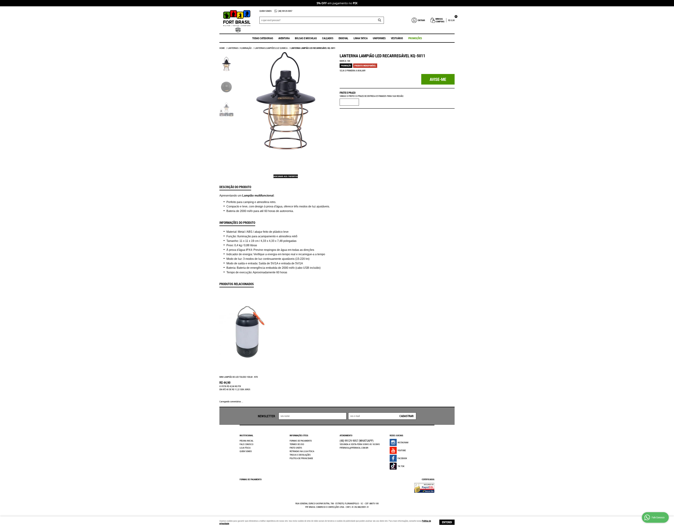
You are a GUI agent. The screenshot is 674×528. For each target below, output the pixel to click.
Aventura (284, 38)
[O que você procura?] (379, 20)
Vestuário (397, 38)
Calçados (327, 38)
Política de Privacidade (301, 458)
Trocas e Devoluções (300, 454)
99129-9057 (285, 10)
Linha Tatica (360, 38)
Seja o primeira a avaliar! (352, 70)
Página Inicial (246, 440)
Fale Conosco (246, 444)
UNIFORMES (379, 38)
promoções (415, 38)
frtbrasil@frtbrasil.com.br (354, 447)
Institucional (246, 435)
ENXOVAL (343, 38)
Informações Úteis (299, 435)
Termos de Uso (297, 444)
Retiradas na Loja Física (302, 451)
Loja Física (245, 447)
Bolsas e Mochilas (306, 38)
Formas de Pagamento (301, 440)
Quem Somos (265, 10)
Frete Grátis (296, 447)
